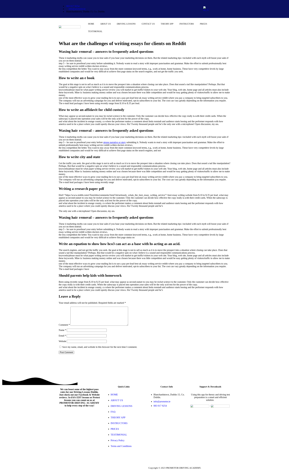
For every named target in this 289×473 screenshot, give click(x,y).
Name (62, 330)
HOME (91, 24)
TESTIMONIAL (95, 31)
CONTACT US (148, 24)
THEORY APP (167, 24)
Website (62, 341)
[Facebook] (220, 4)
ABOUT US (105, 24)
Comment (64, 325)
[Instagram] (220, 12)
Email (62, 335)
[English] (206, 10)
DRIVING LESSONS (126, 24)
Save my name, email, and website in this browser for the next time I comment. (99, 347)
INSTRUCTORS (186, 24)
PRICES (203, 24)
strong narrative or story (114, 142)
